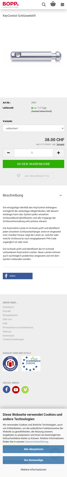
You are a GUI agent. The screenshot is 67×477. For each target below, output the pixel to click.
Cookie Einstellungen (13, 339)
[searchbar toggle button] (43, 4)
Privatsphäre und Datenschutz (18, 327)
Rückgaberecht (10, 315)
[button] (8, 153)
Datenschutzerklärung (36, 441)
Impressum (8, 307)
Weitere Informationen (33, 469)
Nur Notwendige (33, 460)
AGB (5, 323)
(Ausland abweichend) (41, 111)
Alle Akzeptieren (33, 449)
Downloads (8, 335)
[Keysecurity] (9, 4)
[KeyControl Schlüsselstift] (33, 49)
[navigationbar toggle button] (62, 4)
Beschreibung (13, 195)
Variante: (8, 121)
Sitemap (7, 331)
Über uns (7, 319)
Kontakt (7, 311)
